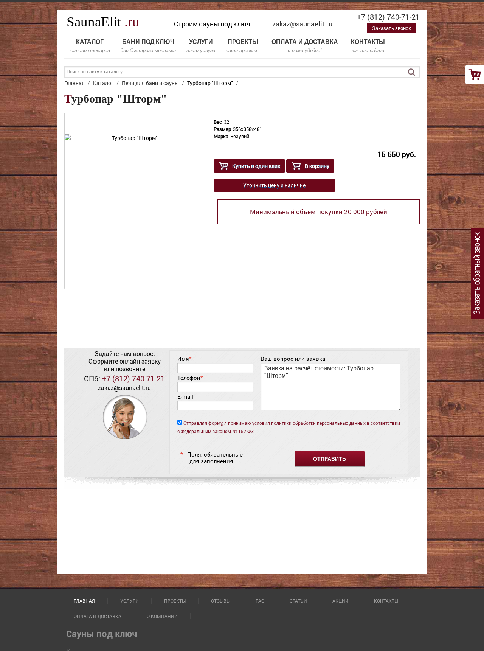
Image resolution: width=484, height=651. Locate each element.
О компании (162, 616)
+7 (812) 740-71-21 (388, 17)
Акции (340, 601)
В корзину (317, 165)
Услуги (200, 46)
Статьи (298, 601)
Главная (84, 601)
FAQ (260, 601)
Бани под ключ (148, 46)
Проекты (243, 46)
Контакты (368, 46)
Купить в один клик (256, 165)
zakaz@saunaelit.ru (302, 23)
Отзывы (220, 601)
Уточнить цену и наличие (274, 185)
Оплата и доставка (304, 46)
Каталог (90, 46)
